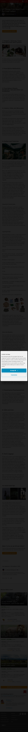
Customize (14, 375)
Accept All (13, 370)
